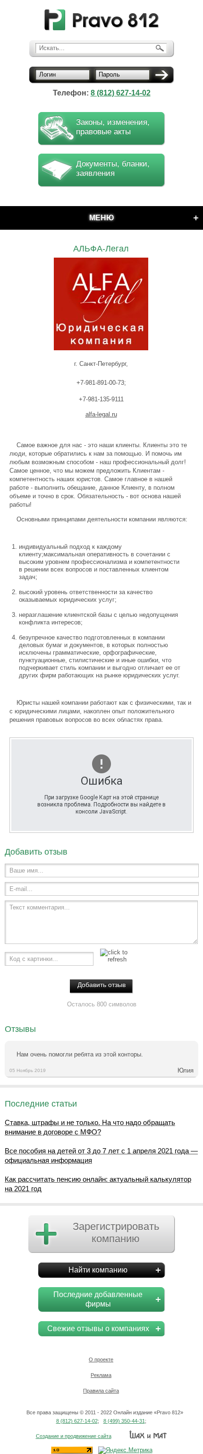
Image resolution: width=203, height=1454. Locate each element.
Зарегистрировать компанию (116, 1232)
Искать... (52, 48)
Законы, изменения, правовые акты (113, 127)
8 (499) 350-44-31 (124, 1421)
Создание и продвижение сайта (73, 1436)
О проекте (101, 1359)
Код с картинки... (33, 958)
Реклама (101, 1375)
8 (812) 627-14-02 (121, 93)
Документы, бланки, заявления (113, 168)
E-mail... (21, 888)
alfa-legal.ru (101, 414)
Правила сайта (101, 1390)
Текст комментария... (39, 907)
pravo (101, 20)
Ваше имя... (26, 870)
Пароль (109, 74)
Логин (47, 74)
